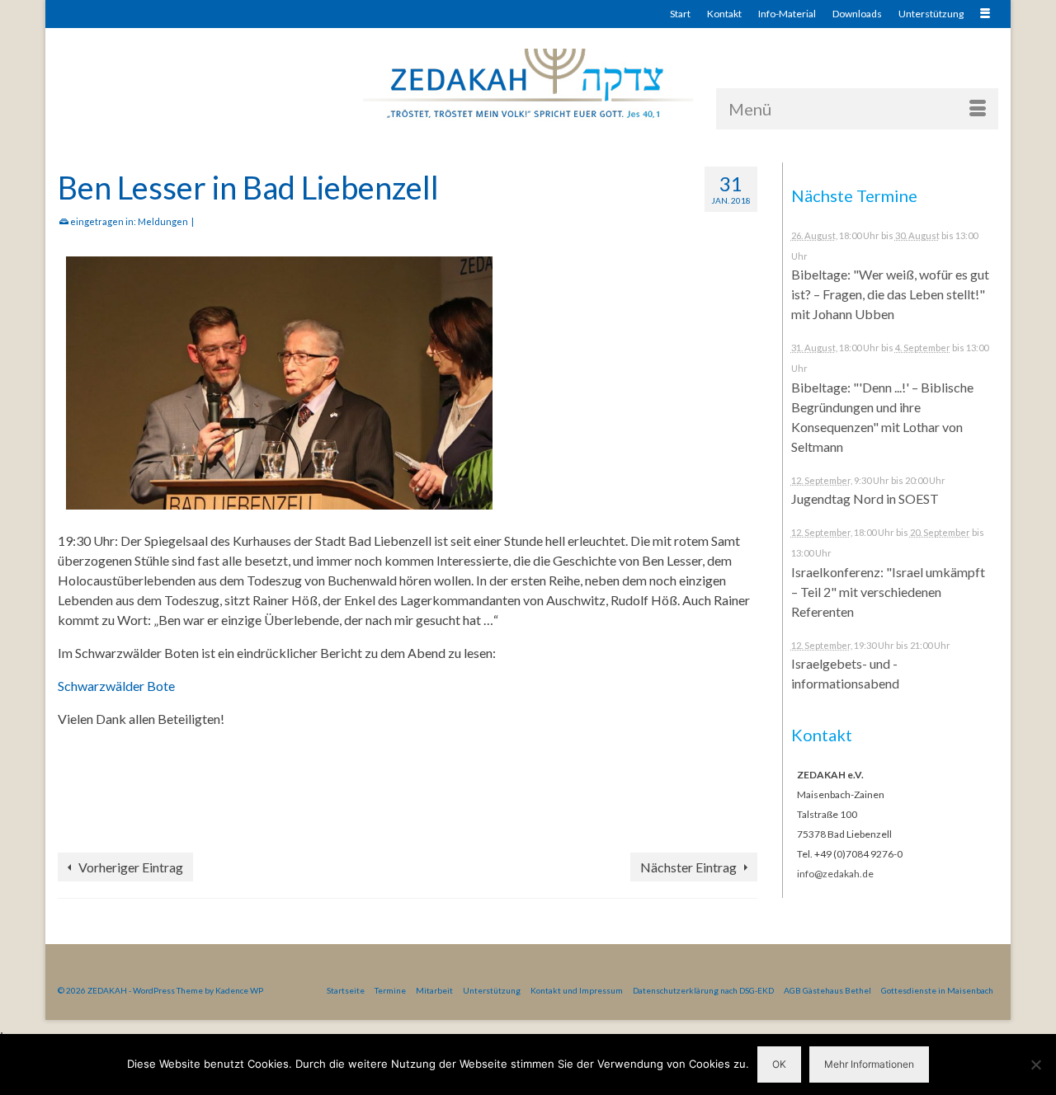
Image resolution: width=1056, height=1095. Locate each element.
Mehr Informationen (869, 1064)
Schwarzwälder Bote (116, 685)
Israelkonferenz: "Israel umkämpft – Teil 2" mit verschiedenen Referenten (888, 591)
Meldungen (163, 221)
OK (779, 1064)
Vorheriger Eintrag (130, 867)
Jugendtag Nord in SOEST (865, 498)
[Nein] (1035, 1064)
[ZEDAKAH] (528, 84)
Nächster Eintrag (688, 867)
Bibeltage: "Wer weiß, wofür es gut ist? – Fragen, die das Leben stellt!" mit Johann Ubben (890, 294)
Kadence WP (239, 990)
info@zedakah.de (835, 873)
